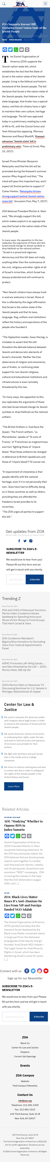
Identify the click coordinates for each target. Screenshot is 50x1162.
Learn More (13, 786)
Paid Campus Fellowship (25, 1085)
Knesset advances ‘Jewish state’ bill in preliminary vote (23, 141)
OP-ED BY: (12, 817)
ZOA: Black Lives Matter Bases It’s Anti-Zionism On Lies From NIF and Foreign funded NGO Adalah (23, 903)
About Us (25, 1043)
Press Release (15, 40)
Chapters (25, 1052)
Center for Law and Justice (25, 1047)
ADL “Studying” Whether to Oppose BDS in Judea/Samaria (23, 825)
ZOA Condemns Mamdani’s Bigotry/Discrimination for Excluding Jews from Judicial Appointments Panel (23, 643)
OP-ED (6, 893)
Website (25, 1081)
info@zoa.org (25, 1100)
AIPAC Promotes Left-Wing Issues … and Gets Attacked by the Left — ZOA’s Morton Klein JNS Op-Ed (24, 667)
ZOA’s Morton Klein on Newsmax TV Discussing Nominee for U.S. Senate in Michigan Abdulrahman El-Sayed (24, 688)
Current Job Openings (25, 1056)
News (4, 40)
